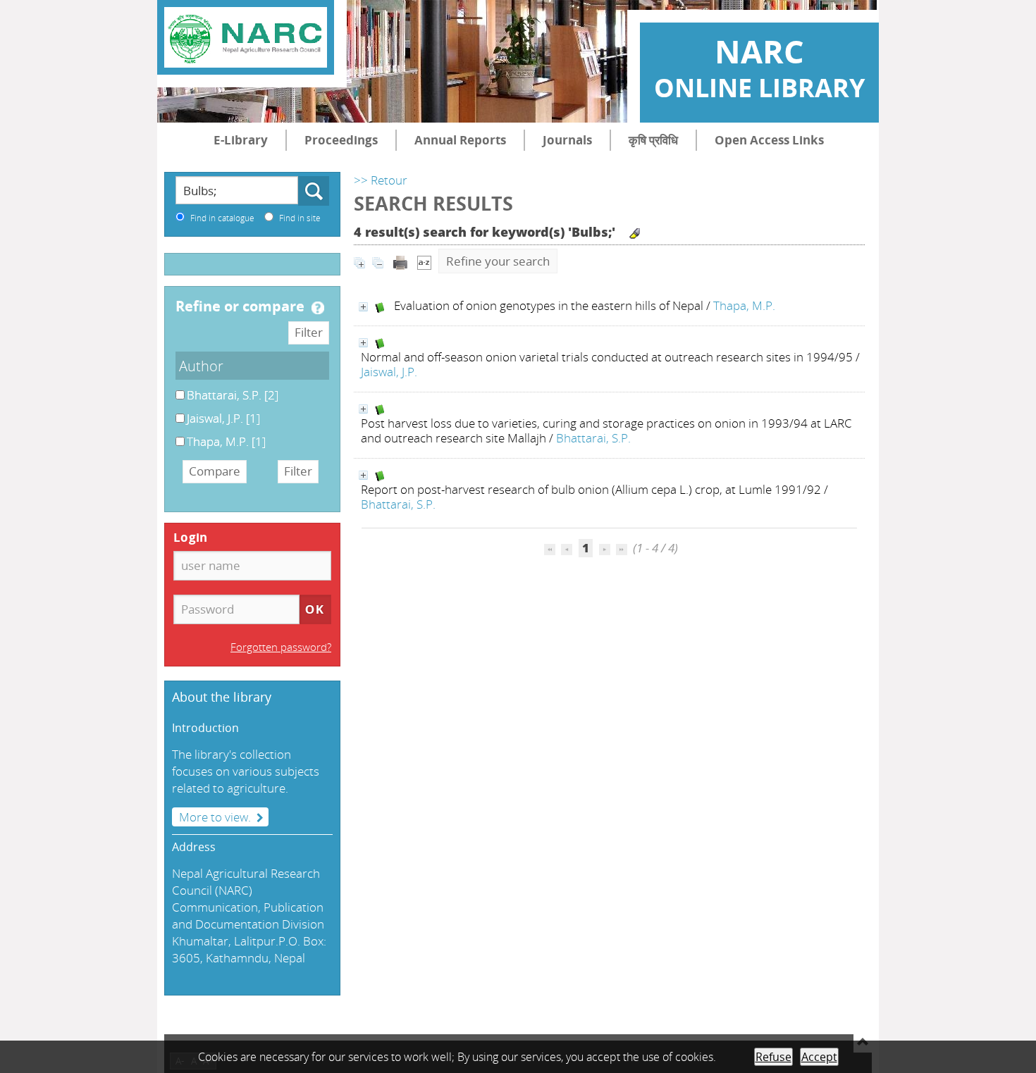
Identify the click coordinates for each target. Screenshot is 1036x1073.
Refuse (773, 1057)
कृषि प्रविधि (653, 140)
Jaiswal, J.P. (389, 372)
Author (201, 366)
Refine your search (498, 261)
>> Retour (380, 180)
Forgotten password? (280, 647)
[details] (363, 306)
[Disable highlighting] (634, 233)
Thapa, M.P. (744, 305)
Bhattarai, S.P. (593, 438)
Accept (819, 1057)
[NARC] (245, 37)
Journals (567, 140)
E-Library (241, 140)
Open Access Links (769, 140)
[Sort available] (424, 261)
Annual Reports (460, 140)
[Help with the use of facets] (318, 308)
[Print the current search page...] (400, 261)
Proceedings (341, 140)
